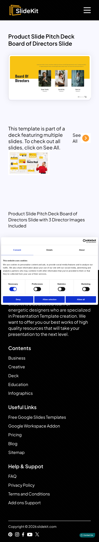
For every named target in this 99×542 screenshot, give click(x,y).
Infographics (20, 393)
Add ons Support (24, 502)
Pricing (15, 434)
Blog (12, 443)
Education (18, 384)
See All (77, 138)
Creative (16, 366)
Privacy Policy (21, 485)
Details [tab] (49, 250)
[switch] (37, 289)
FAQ (12, 476)
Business (16, 357)
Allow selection (49, 299)
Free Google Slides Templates (37, 417)
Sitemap (16, 452)
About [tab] (82, 250)
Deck (13, 375)
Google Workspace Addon (34, 425)
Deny (18, 299)
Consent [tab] (17, 250)
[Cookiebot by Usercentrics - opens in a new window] (84, 241)
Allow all (81, 299)
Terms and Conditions (29, 493)
